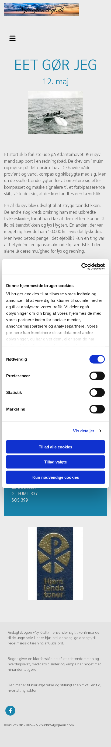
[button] (15, 37)
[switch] (97, 375)
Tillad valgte (55, 462)
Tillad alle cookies (55, 446)
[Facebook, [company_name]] (10, 710)
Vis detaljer (83, 431)
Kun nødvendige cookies (55, 477)
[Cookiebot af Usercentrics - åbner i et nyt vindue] (81, 266)
